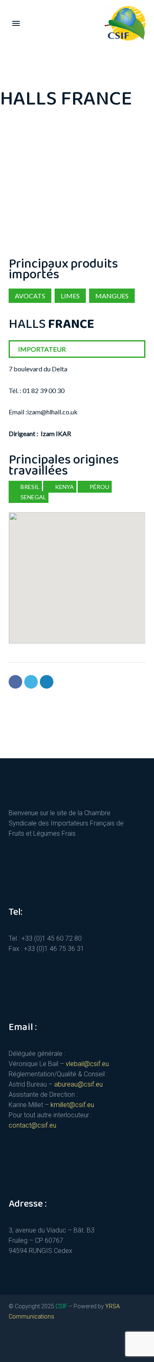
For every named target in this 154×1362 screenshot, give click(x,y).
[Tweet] (31, 682)
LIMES (70, 296)
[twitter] (12, 1344)
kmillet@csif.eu (72, 1105)
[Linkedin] (46, 682)
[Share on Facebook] (15, 682)
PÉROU (98, 486)
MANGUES (112, 296)
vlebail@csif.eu (87, 1064)
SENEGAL (32, 496)
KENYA (64, 486)
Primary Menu (16, 23)
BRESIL (29, 486)
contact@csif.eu (32, 1125)
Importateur (42, 349)
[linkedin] (26, 1344)
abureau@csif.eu (78, 1084)
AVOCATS (30, 296)
